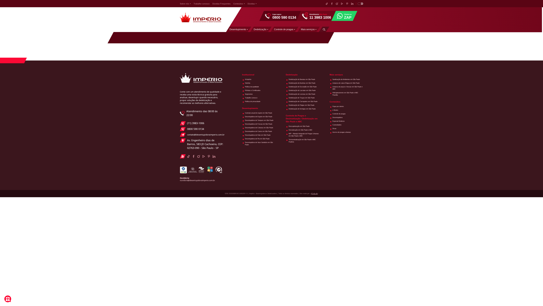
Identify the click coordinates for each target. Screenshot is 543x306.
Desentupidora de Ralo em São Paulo (258, 135)
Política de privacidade (252, 101)
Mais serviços (308, 29)
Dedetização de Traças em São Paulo (302, 98)
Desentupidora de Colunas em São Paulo (259, 127)
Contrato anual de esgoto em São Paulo (258, 113)
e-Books (335, 110)
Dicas (334, 128)
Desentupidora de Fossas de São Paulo (258, 124)
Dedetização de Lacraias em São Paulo (302, 90)
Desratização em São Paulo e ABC (300, 130)
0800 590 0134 (195, 129)
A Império (248, 79)
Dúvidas (251, 4)
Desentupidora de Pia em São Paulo (257, 139)
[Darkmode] (359, 4)
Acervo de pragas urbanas (341, 132)
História (247, 83)
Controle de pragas (283, 29)
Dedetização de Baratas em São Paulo (302, 79)
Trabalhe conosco (202, 4)
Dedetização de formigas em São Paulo (302, 109)
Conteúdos (238, 4)
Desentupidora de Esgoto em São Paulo (258, 116)
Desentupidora (337, 117)
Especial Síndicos (338, 121)
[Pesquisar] (324, 29)
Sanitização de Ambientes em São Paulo (346, 79)
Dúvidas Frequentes (221, 4)
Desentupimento (238, 29)
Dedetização (260, 29)
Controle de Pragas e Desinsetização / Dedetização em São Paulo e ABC (301, 118)
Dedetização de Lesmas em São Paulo (302, 94)
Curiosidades (336, 125)
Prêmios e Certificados (252, 90)
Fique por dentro (338, 106)
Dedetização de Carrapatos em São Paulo (303, 101)
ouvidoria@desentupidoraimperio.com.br (197, 180)
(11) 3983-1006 (195, 123)
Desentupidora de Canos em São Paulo (258, 131)
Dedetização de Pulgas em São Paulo (301, 105)
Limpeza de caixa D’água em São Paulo (346, 83)
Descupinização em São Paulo (299, 126)
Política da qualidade (252, 87)
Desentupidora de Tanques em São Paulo (259, 120)
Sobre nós (184, 4)
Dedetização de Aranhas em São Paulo (302, 83)
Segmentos (249, 94)
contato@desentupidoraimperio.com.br (205, 134)
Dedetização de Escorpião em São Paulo (303, 87)
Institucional (248, 75)
